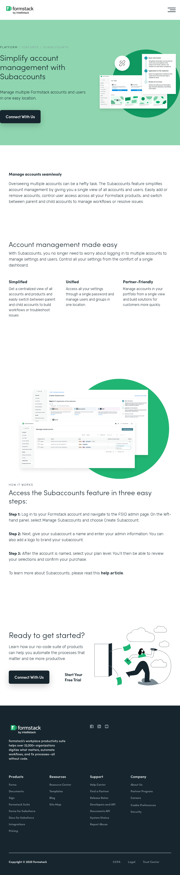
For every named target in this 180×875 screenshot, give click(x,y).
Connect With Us (20, 116)
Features (30, 47)
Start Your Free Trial (73, 677)
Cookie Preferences (143, 805)
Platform (9, 47)
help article (112, 573)
